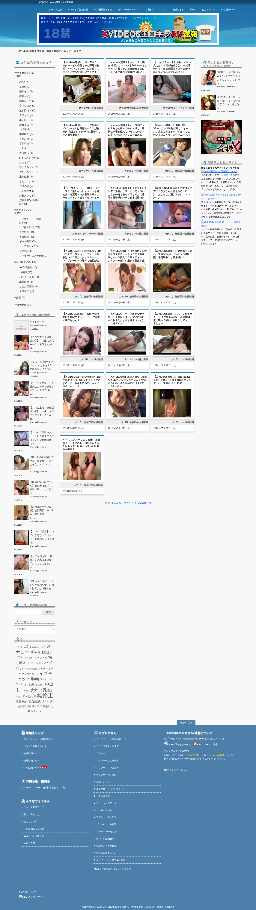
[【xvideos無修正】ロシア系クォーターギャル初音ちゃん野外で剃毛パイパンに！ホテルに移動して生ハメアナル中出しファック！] (82, 102)
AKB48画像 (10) (28, 267)
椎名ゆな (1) (26, 134)
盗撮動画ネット (32, 753)
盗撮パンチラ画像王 (106, 845)
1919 (19, 647)
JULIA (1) (24, 148)
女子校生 (26, 690)
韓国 (39, 706)
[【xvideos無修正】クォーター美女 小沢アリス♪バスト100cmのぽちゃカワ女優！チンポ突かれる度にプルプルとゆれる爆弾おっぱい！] (127, 102)
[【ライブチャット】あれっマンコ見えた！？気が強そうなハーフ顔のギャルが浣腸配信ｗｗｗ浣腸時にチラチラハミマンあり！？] (172, 102)
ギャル (192, 9)
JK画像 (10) (25, 272)
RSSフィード (203, 744)
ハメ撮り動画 (96, 107)
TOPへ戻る (186, 722)
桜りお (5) (24, 96)
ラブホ (43, 679)
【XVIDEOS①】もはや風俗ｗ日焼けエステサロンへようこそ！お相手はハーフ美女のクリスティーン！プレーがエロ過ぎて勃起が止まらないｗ (127, 257)
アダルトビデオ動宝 (106, 817)
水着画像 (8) (26, 281)
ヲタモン (100, 753)
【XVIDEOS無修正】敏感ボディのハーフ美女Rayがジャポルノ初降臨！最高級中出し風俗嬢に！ (172, 254)
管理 (215, 744)
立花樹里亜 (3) (27, 190)
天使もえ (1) (26, 115)
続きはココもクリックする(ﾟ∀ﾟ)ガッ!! (128, 502)
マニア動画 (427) (28, 246)
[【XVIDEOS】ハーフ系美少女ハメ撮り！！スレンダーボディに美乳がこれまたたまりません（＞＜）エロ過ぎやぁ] (127, 354)
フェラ (41, 668)
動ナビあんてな (32, 814)
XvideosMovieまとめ (107, 831)
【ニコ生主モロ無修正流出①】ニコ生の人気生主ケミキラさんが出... (42, 342)
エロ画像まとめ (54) (25, 261)
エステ (43, 647)
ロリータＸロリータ (106, 803)
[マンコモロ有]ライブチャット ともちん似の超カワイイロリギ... (42, 365)
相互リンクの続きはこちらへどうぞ (113, 868)
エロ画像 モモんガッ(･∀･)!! (110, 789)
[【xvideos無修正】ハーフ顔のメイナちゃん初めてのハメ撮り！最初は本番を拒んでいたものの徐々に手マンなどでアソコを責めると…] (127, 165)
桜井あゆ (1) (26, 138)
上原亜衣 (39, 685)
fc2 (25, 646)
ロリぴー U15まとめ (107, 767)
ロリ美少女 (149, 9)
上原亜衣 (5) (26, 176)
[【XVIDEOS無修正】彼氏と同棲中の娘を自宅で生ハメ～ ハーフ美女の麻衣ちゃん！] (82, 354)
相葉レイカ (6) (27, 101)
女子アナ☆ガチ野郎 (106, 774)
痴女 (25, 701)
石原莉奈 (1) (26, 143)
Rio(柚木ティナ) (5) (29, 157)
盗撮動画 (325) (27, 236)
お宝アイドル (208, 9)
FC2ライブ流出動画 (78, 9)
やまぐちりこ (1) (28, 172)
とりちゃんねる (104, 810)
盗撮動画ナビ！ (32, 760)
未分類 (26, 696)
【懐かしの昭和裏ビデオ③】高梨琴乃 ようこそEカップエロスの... (42, 463)
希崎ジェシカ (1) (28, 181)
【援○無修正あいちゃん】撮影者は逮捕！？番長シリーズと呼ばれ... (42, 487)
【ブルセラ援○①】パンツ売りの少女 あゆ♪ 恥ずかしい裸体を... (42, 585)
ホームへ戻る (55, 9)
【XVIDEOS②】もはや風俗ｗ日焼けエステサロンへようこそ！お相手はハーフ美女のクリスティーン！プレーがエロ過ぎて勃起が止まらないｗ (82, 257)
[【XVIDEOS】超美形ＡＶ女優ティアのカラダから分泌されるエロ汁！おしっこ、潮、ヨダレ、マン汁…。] (172, 228)
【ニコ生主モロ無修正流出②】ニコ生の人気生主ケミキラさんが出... (42, 413)
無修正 (45, 695)
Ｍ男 (39, 711)
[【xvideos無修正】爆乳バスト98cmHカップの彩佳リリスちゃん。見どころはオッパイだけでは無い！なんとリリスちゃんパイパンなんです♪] (172, 165)
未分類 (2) (19, 297)
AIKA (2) (23, 82)
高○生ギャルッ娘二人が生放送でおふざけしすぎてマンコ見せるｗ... (229, 102)
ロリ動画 (28, 684)
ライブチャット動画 (184, 107)
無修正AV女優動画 (138, 107)
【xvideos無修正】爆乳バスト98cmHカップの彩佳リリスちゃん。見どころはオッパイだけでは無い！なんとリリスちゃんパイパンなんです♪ (171, 131)
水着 (34, 696)
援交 (49, 690)
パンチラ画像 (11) (29, 277)
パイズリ (38, 663)
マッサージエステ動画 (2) (33, 255)
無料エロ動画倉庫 (105, 838)
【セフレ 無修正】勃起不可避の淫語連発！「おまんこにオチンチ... (42, 562)
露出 (34, 706)
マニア (163, 9)
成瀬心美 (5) (26, 186)
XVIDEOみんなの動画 (107, 760)
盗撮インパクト (104, 781)
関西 (29, 706)
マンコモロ (28, 674)
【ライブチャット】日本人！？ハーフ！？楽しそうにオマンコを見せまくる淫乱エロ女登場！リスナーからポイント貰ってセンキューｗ (81, 194)
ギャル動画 (39, 652)
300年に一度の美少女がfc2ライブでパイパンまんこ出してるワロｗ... (229, 78)
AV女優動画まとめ (102, 9)
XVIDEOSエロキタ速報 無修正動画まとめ (42, 51)
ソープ (38, 657)
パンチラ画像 (31, 669)
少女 (34, 690)
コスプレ (29, 657)
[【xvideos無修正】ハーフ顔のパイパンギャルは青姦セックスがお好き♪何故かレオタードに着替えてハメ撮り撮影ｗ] (82, 165)
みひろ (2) (24, 162)
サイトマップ (37, 322)
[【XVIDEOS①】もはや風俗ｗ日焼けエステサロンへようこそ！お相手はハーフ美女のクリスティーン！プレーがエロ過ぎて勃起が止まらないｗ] (127, 291)
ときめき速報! (103, 796)
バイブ (29, 663)
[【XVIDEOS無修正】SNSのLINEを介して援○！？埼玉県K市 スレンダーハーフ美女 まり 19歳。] (172, 417)
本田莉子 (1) (26, 119)
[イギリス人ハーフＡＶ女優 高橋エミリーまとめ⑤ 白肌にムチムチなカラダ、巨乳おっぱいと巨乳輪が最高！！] (82, 479)
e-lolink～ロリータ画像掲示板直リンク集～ (45, 787)
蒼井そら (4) (26, 91)
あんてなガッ (30, 821)
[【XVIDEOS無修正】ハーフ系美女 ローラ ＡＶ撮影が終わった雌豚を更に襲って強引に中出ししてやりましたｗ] (172, 354)
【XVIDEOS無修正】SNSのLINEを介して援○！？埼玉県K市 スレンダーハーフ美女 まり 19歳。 (172, 380)
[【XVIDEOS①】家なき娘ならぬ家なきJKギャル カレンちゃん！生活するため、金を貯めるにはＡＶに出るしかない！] (127, 417)
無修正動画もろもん (106, 852)
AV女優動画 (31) (22, 304)
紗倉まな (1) (26, 124)
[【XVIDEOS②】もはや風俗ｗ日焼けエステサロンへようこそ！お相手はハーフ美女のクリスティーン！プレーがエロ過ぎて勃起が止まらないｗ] (82, 291)
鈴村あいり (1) (27, 195)
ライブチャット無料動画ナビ (38, 739)
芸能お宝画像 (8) (28, 286)
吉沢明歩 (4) (26, 153)
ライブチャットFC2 (128, 9)
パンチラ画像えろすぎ (35, 746)
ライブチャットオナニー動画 (111, 860)
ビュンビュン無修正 (106, 824)
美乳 (24, 706)
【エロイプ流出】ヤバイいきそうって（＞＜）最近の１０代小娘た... (42, 537)
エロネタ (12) (26, 291)
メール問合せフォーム (179, 744)
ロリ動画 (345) (27, 232)
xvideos (35, 647)
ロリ (18, 684)
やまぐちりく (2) (28, 167)
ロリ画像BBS (228, 9)
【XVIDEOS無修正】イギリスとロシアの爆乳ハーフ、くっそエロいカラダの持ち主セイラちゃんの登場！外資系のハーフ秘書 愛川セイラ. (127, 194)
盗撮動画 (34, 701)
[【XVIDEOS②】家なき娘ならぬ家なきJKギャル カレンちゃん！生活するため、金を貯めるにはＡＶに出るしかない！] (82, 417)
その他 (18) (25, 251)
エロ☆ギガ (29, 842)
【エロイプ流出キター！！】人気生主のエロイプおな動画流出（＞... (42, 438)
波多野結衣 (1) (27, 110)
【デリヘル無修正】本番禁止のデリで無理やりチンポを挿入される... (42, 388)
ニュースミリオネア (34, 836)
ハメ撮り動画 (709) (29, 227)
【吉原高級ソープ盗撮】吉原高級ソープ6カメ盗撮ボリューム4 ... (41, 512)
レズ (49, 679)
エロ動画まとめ (22, 210)
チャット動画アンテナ (35, 807)
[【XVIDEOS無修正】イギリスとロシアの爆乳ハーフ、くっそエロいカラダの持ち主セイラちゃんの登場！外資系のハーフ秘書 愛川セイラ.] (127, 228)
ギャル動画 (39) (27, 241)
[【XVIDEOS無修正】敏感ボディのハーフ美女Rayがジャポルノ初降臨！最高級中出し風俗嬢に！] (172, 291)
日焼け (19, 696)
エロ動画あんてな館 (34, 828)
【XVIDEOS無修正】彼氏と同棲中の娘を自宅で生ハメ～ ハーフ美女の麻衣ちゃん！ (82, 317)
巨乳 (42, 689)
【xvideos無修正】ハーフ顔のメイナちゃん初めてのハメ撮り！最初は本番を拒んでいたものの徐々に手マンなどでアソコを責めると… (126, 131)
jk (30, 647)
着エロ (45, 701)
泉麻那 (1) (24, 86)
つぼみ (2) (24, 129)
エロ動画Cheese (32, 767)
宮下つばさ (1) (27, 105)
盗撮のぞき (178, 9)
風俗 (46, 706)
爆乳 (18, 701)
